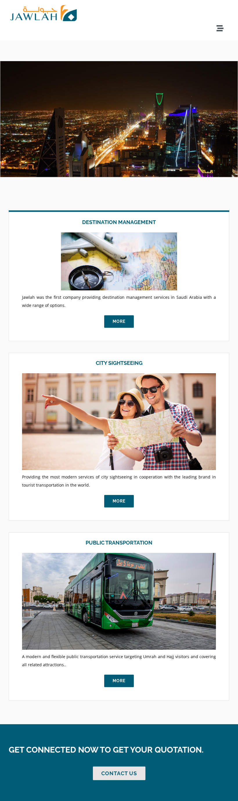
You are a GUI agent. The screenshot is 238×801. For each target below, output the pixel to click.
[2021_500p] (43, 6)
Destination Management (119, 222)
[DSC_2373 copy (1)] (119, 555)
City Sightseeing (119, 363)
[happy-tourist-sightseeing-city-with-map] (119, 375)
